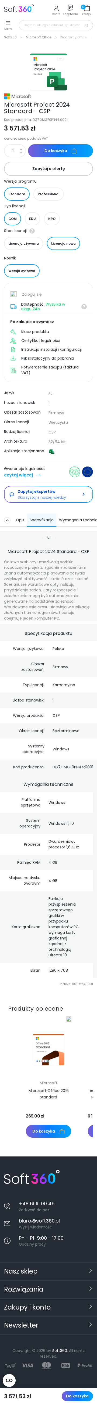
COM (12, 218)
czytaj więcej (18, 475)
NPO (52, 218)
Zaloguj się (31, 294)
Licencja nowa (63, 243)
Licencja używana (23, 243)
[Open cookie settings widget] (9, 1380)
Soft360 (59, 1350)
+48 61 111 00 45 (37, 1203)
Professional (49, 194)
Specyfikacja (42, 520)
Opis (20, 520)
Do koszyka (77, 1396)
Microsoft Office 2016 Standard (49, 1094)
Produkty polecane (35, 1008)
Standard (16, 194)
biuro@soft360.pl (39, 1220)
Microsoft (48, 1083)
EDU (32, 218)
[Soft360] (19, 10)
